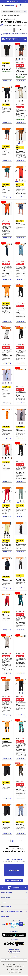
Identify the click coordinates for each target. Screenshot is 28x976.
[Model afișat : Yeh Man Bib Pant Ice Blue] (3, 383)
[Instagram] (10, 944)
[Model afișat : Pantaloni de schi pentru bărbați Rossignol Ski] (4, 501)
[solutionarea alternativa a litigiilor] (14, 952)
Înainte (20, 840)
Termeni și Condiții (7, 964)
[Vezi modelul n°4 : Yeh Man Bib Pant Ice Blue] (11, 383)
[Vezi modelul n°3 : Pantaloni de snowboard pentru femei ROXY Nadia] (23, 501)
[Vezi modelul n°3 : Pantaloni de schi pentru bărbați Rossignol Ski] (10, 501)
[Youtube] (8, 944)
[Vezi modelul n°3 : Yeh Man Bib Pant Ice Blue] (8, 383)
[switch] (3, 39)
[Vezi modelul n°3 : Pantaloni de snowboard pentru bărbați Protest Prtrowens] (22, 180)
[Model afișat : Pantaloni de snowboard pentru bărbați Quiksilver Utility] (4, 536)
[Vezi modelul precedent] (16, 50)
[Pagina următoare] (25, 888)
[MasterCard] (7, 924)
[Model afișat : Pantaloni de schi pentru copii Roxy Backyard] (19, 693)
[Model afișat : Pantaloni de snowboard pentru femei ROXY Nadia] (18, 501)
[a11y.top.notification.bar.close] (25, 1)
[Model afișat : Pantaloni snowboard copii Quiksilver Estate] (6, 101)
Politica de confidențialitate (19, 964)
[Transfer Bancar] (14, 924)
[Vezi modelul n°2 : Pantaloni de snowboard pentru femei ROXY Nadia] (21, 501)
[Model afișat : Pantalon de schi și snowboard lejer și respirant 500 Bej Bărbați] (19, 101)
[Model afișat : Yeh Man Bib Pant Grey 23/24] (19, 423)
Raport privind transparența (17, 969)
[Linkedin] (13, 944)
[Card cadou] (17, 924)
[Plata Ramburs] (12, 927)
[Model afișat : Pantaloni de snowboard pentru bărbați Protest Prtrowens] (16, 180)
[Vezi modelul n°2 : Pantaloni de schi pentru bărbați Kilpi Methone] (6, 458)
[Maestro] (10, 924)
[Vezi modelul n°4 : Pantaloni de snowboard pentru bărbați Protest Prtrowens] (25, 180)
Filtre (7, 30)
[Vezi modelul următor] (25, 50)
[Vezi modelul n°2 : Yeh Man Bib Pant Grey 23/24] (22, 423)
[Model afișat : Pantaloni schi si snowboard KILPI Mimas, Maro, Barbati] (19, 142)
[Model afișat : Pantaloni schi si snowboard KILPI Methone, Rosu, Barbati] (3, 458)
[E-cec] (21, 924)
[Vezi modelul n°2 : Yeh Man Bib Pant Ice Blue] (6, 383)
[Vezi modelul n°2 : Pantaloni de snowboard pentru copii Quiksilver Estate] (8, 101)
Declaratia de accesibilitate (15, 972)
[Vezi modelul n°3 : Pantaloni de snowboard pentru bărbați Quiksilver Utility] (10, 536)
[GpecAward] (19, 945)
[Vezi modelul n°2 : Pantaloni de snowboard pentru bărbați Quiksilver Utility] (7, 536)
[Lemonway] (15, 927)
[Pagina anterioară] (2, 888)
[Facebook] (5, 944)
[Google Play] (20, 935)
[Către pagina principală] (9, 6)
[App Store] (8, 935)
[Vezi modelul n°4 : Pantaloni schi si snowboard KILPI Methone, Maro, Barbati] (11, 458)
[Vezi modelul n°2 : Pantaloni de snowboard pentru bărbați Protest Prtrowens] (19, 180)
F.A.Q (8, 969)
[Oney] (24, 924)
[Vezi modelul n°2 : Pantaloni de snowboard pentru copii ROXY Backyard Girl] (22, 693)
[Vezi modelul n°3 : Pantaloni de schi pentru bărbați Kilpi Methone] (8, 458)
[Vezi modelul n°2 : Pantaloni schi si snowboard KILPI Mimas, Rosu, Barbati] (22, 142)
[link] (14, 880)
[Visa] (3, 924)
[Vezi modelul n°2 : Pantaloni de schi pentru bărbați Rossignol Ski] (7, 501)
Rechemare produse (15, 971)
